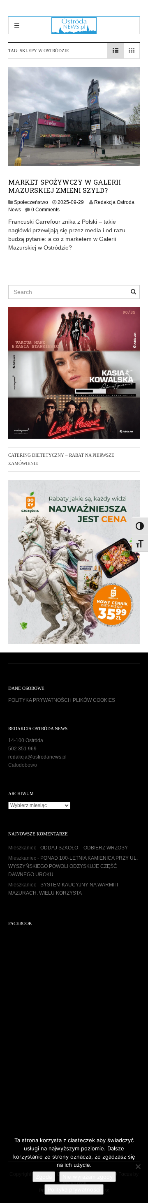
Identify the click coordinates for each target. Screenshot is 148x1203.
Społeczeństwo (31, 202)
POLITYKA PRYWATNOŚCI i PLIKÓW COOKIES (61, 700)
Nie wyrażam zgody (87, 1176)
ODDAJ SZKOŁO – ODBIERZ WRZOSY (84, 848)
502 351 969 (22, 749)
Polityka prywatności (74, 1189)
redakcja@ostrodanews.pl (37, 757)
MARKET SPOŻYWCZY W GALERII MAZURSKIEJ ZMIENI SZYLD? (64, 186)
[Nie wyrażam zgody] (138, 1166)
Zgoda (44, 1176)
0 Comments (45, 210)
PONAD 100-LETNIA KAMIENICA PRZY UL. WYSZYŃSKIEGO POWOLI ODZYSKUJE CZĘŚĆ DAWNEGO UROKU (73, 866)
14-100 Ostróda (25, 740)
